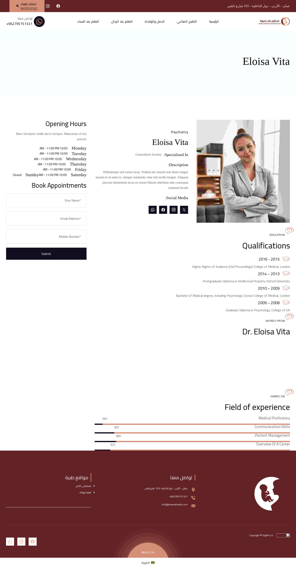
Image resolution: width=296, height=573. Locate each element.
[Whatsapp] (153, 210)
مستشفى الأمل (83, 486)
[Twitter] (184, 210)
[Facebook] (163, 210)
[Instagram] (174, 210)
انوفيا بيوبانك (85, 492)
